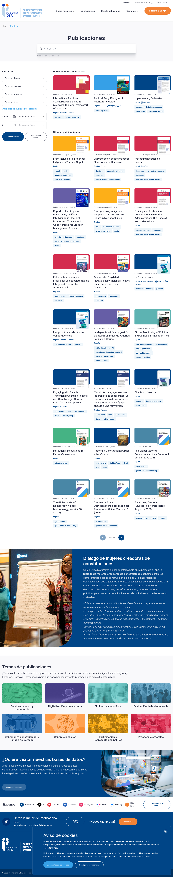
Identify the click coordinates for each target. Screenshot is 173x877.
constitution (140, 405)
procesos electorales (104, 356)
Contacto (131, 11)
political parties (102, 111)
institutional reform (153, 401)
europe (162, 518)
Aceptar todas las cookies (58, 865)
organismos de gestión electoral (109, 352)
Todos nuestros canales (157, 804)
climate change (61, 463)
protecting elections (115, 171)
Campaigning (161, 344)
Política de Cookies (60, 841)
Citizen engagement (144, 344)
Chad (126, 463)
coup (105, 467)
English (56, 113)
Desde (5, 116)
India (97, 227)
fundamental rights (62, 179)
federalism (140, 111)
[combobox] (4, 78)
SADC (57, 245)
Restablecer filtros (36, 136)
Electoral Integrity (76, 296)
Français (111, 106)
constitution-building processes (149, 107)
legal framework (72, 117)
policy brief (59, 411)
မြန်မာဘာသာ (145, 102)
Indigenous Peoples (63, 175)
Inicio (4, 26)
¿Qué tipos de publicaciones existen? (19, 108)
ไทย (166, 281)
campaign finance (143, 349)
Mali (69, 411)
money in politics (143, 357)
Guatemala (113, 296)
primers (159, 289)
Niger (57, 416)
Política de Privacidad (81, 841)
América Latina (101, 361)
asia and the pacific (143, 353)
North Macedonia (143, 230)
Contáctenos (128, 822)
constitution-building (144, 289)
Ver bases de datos (14, 787)
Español (104, 106)
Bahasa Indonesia (67, 113)
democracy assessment (146, 518)
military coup (68, 416)
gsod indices (141, 466)
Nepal (57, 171)
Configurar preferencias (89, 865)
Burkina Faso (80, 411)
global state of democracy (146, 471)
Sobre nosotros (64, 11)
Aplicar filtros (13, 136)
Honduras (99, 171)
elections (58, 117)
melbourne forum (155, 111)
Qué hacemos (88, 11)
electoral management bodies (108, 179)
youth (65, 171)
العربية (118, 106)
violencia (99, 301)
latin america (60, 296)
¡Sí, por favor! (75, 821)
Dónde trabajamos (110, 11)
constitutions (101, 463)
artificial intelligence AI (64, 237)
